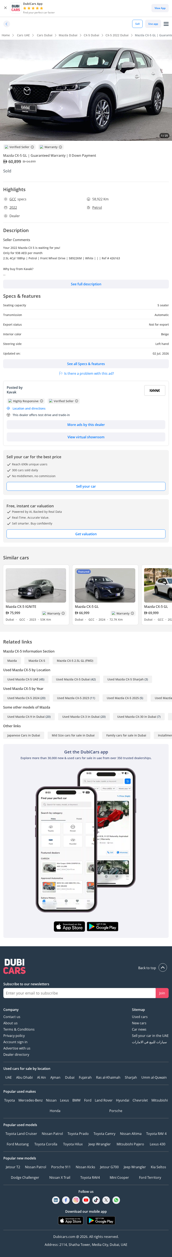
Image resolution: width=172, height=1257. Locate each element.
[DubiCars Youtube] (86, 1200)
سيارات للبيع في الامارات (149, 1042)
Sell (137, 24)
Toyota (9, 1100)
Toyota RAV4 (90, 1177)
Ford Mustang (18, 1144)
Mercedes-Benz (30, 1100)
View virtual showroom (86, 437)
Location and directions (29, 408)
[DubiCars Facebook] (65, 1200)
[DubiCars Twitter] (106, 1200)
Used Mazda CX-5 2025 (123, 698)
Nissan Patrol (52, 1133)
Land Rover (104, 1100)
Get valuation (86, 534)
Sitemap (138, 1009)
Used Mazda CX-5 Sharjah (125, 679)
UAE (8, 1077)
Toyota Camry (104, 1133)
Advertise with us (16, 1048)
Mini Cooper (119, 1177)
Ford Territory (150, 1177)
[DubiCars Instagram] (76, 1200)
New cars (139, 1023)
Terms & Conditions (19, 1029)
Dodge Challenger (25, 1177)
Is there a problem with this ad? (89, 373)
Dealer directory (16, 1054)
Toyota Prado (78, 1133)
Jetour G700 (109, 1167)
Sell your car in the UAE (150, 1035)
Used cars (140, 1016)
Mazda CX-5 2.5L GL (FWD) (75, 661)
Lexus (64, 1100)
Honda (55, 1110)
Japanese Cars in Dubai (23, 735)
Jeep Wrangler (100, 1144)
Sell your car (86, 486)
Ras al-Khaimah (108, 1077)
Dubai (69, 1077)
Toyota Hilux (73, 1144)
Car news (139, 1029)
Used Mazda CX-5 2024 (23, 698)
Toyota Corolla (45, 1144)
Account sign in (15, 1042)
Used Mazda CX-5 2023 (73, 698)
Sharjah (131, 1077)
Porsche (115, 1110)
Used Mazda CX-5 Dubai (73, 679)
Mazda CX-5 (37, 661)
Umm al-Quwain (154, 1077)
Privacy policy (14, 1035)
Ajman (55, 1077)
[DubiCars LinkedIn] (55, 1200)
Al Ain (41, 1077)
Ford (87, 1100)
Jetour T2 (13, 1167)
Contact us (11, 1016)
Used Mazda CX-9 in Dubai (26, 717)
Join (162, 993)
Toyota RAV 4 (156, 1133)
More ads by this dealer (86, 424)
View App (160, 8)
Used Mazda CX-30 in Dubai (136, 717)
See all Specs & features (86, 364)
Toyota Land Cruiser (21, 1133)
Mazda (12, 661)
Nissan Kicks (85, 1167)
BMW (76, 1100)
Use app (153, 24)
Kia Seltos (158, 1167)
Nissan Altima (131, 1133)
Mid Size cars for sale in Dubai (73, 735)
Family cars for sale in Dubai (126, 735)
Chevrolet (140, 1100)
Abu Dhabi (24, 1077)
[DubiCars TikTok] (96, 1200)
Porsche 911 (61, 1167)
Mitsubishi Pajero (130, 1144)
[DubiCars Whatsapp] (116, 1200)
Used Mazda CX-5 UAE (22, 679)
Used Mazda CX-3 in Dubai (81, 717)
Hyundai (122, 1100)
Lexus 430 (157, 1144)
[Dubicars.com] (86, 967)
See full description (86, 284)
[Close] (5, 8)
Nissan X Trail (59, 1177)
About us (10, 1023)
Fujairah (85, 1077)
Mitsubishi (159, 1100)
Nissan (51, 1100)
